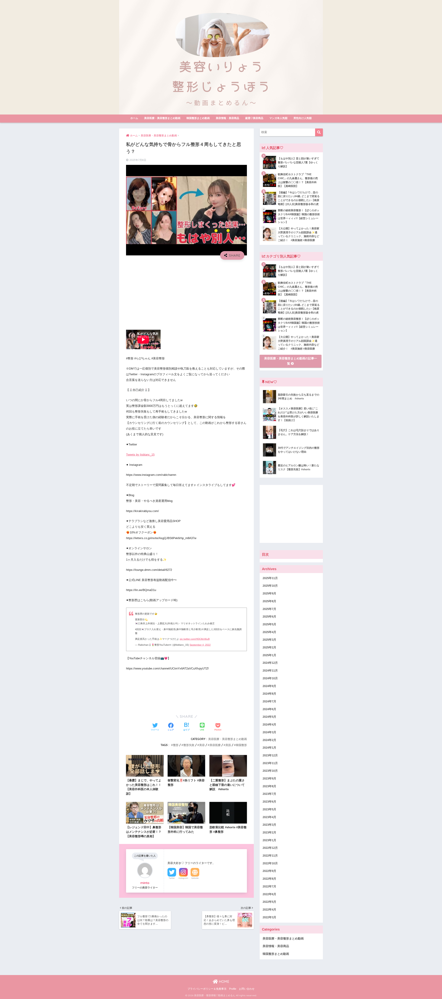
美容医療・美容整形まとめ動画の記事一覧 (290, 361)
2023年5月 (269, 809)
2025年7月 (269, 609)
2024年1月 (269, 747)
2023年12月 (270, 755)
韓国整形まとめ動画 (198, 118)
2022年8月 (269, 879)
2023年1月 (269, 840)
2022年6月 (269, 894)
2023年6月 (269, 801)
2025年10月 (270, 586)
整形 (176, 745)
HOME (223, 981)
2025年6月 (269, 616)
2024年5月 (269, 717)
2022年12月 (270, 848)
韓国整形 (241, 745)
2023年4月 (269, 817)
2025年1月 (269, 655)
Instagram (183, 878)
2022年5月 (269, 902)
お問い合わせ (246, 988)
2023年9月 (269, 778)
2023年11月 (270, 763)
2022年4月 (269, 909)
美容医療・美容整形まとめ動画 (162, 118)
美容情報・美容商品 (227, 118)
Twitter (172, 878)
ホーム (134, 118)
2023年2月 (269, 832)
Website (195, 878)
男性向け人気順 (303, 118)
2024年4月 (269, 724)
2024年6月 (269, 709)
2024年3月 (269, 732)
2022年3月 (269, 917)
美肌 (228, 745)
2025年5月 (269, 624)
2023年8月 (269, 786)
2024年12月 (270, 663)
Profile (232, 988)
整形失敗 (188, 745)
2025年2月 (269, 647)
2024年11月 (270, 670)
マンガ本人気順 (278, 118)
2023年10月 (270, 771)
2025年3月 (269, 640)
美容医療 (215, 745)
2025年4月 (269, 632)
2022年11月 (270, 855)
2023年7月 (269, 794)
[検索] (319, 132)
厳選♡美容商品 (254, 118)
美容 (202, 745)
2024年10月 (270, 678)
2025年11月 (270, 578)
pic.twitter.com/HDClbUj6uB (195, 639)
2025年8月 (269, 601)
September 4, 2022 (200, 645)
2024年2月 (269, 740)
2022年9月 (269, 871)
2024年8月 (269, 693)
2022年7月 (269, 886)
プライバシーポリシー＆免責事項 (207, 988)
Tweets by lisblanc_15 (140, 454)
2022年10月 (270, 863)
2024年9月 (269, 686)
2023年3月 (269, 825)
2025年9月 (269, 593)
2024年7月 (269, 701)
